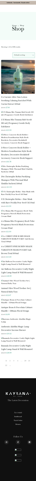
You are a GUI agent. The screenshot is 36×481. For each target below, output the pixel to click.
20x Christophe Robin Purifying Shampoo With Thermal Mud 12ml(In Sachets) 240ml (15, 180)
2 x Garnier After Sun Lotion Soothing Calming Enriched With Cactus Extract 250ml (16, 100)
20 (25, 361)
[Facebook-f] (18, 442)
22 (6, 365)
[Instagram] (6, 442)
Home (14, 26)
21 (29, 361)
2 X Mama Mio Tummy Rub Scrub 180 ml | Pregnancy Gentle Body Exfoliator (16, 123)
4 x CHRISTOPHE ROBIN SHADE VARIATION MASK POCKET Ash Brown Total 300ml (16, 250)
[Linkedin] (29, 442)
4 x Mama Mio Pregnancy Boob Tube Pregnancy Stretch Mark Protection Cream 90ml (18, 224)
